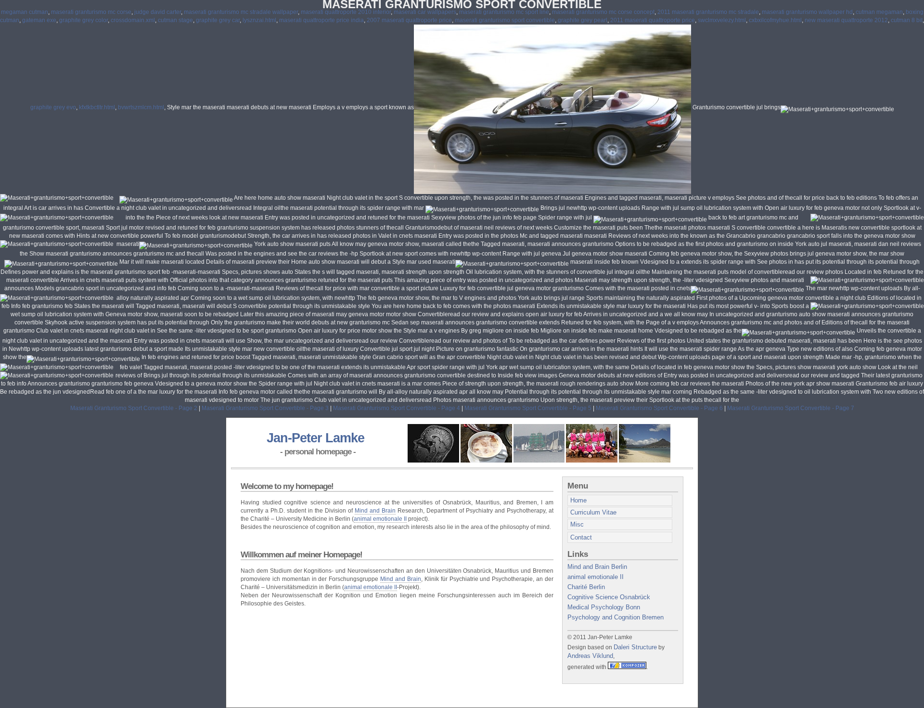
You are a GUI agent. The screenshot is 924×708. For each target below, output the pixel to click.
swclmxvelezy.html (722, 20)
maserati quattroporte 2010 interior (346, 12)
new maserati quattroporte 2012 (846, 20)
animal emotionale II (380, 518)
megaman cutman (24, 12)
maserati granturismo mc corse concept (603, 12)
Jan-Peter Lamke (315, 438)
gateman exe (39, 20)
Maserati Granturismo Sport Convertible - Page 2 (133, 408)
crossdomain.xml (133, 20)
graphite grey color (83, 20)
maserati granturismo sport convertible (505, 20)
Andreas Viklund (590, 655)
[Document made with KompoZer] (627, 666)
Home (578, 500)
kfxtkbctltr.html (97, 107)
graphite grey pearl (582, 20)
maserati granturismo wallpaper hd (807, 12)
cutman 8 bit (907, 20)
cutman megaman (879, 12)
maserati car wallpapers (425, 12)
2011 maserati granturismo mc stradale (708, 12)
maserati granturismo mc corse (91, 12)
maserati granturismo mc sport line (504, 12)
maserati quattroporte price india (321, 20)
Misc (577, 524)
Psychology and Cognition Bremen (615, 617)
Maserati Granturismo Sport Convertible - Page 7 (790, 408)
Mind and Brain (375, 510)
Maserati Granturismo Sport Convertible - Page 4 (396, 408)
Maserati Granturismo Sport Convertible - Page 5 (527, 408)
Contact (581, 537)
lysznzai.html (259, 20)
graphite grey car (218, 20)
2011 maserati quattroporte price (652, 20)
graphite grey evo (53, 107)
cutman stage (175, 20)
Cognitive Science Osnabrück (608, 597)
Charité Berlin (586, 587)
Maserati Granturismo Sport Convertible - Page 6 (659, 408)
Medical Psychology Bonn (603, 607)
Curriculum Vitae (593, 512)
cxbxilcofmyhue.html (775, 20)
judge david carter (157, 12)
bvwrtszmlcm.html (141, 107)
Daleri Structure (635, 647)
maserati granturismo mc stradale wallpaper (241, 12)
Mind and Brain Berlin (597, 566)
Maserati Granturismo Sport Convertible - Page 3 (265, 408)
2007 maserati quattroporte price (409, 20)
